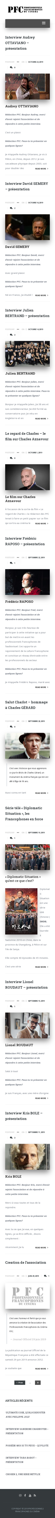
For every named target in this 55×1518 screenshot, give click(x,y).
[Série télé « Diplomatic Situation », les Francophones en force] (27, 857)
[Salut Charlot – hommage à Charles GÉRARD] (27, 746)
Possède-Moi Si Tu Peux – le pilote (27, 1445)
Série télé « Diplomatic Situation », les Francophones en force (24, 813)
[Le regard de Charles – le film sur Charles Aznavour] (27, 477)
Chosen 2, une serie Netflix (23, 1474)
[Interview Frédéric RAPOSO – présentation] (27, 582)
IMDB (43, 921)
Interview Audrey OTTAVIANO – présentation (20, 43)
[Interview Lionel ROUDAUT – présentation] (27, 1025)
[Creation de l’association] (27, 1296)
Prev (20, 1382)
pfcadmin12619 (17, 62)
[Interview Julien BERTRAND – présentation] (27, 354)
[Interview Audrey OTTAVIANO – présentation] (27, 86)
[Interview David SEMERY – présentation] (27, 227)
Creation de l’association (25, 1262)
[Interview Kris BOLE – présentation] (27, 1157)
